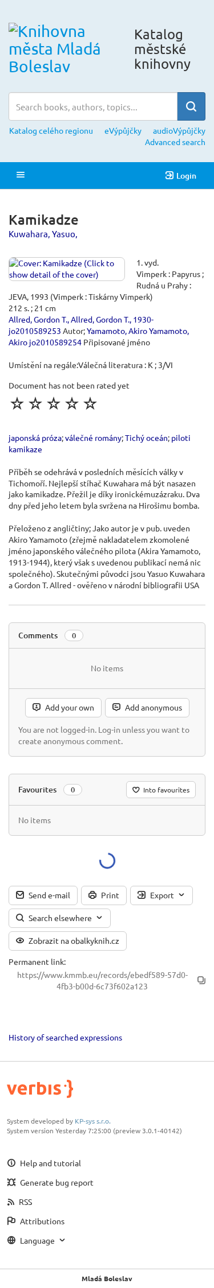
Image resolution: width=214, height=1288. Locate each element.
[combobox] (93, 106)
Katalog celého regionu (51, 130)
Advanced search (175, 142)
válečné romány (93, 437)
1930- (143, 319)
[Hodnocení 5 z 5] (90, 403)
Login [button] (186, 175)
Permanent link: (37, 961)
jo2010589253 (35, 330)
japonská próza (35, 437)
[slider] (54, 403)
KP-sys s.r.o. (93, 1120)
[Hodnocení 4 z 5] (71, 403)
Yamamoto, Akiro (117, 330)
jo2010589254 (55, 342)
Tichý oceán (146, 437)
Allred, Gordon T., (39, 319)
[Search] (191, 106)
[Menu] (20, 175)
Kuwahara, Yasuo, (43, 233)
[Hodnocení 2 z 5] (35, 403)
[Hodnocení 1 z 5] (17, 403)
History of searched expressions (65, 1037)
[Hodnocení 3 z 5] (53, 403)
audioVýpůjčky (179, 130)
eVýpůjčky (123, 130)
